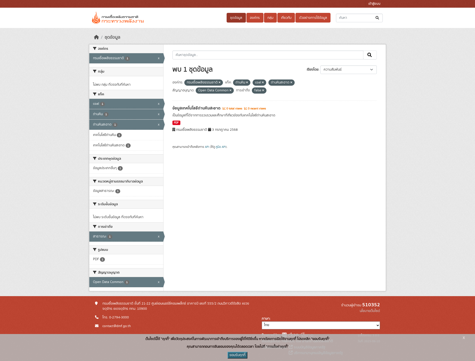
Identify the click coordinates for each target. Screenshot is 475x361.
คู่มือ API (221, 147)
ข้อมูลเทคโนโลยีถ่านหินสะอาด (196, 108)
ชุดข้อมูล (236, 17)
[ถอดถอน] (219, 83)
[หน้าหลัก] (96, 37)
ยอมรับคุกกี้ (237, 355)
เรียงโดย (312, 69)
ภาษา (266, 318)
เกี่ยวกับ (286, 17)
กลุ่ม (270, 17)
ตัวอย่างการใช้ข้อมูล (313, 17)
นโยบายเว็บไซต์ (370, 311)
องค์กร (255, 17)
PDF (176, 123)
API (207, 147)
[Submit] (377, 18)
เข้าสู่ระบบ (374, 3)
